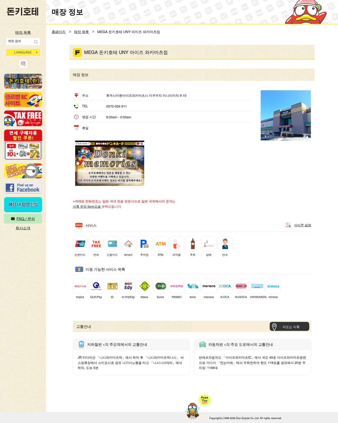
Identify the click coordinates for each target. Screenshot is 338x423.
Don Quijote (22, 11)
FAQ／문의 (26, 218)
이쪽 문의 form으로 (87, 206)
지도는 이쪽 (291, 326)
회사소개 (23, 227)
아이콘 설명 (302, 225)
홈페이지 (59, 31)
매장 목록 (23, 32)
